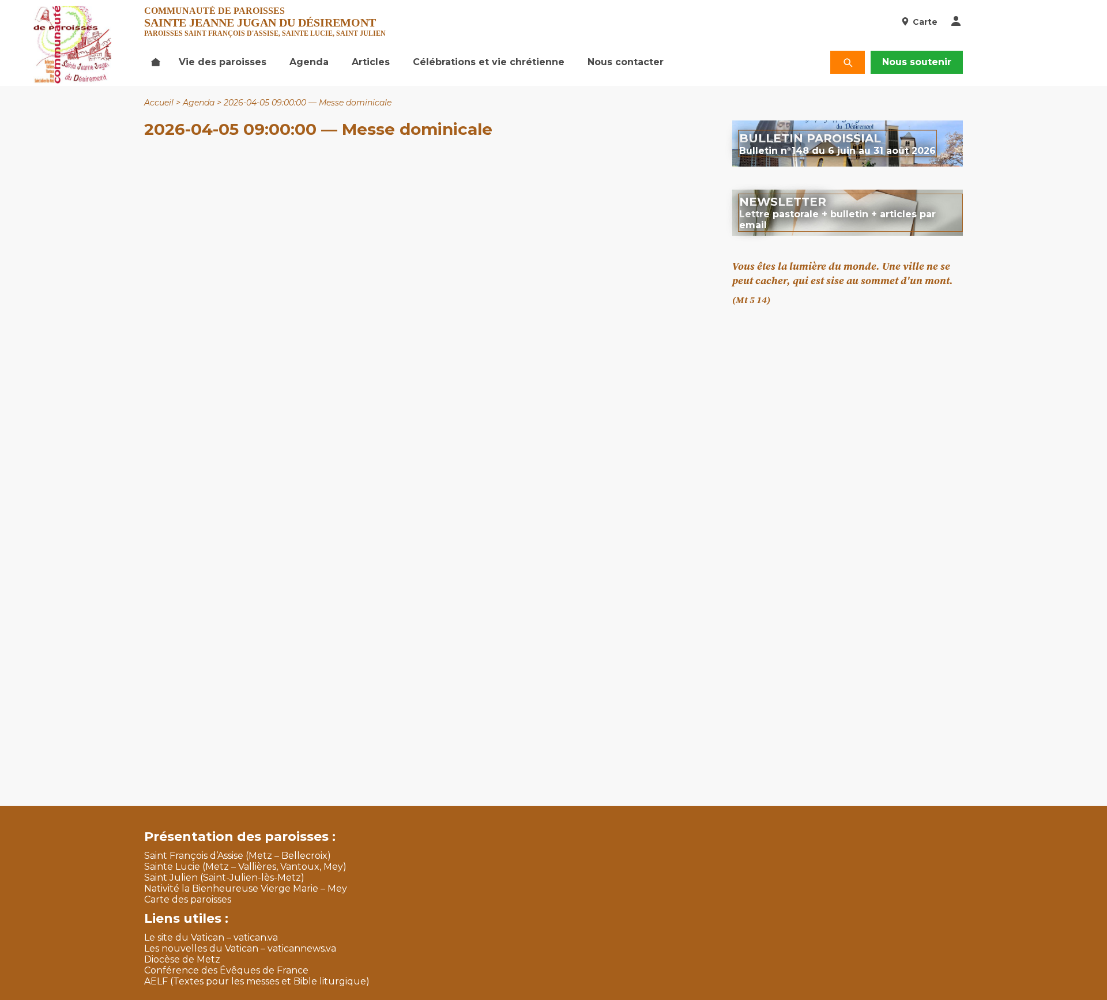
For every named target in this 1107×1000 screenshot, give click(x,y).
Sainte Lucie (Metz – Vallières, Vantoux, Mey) (245, 866)
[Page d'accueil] (155, 62)
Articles (371, 61)
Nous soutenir (916, 61)
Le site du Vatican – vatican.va (211, 937)
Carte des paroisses (187, 899)
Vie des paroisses (222, 61)
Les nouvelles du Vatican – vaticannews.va (240, 948)
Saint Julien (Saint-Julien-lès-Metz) (224, 877)
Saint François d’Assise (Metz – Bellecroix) (237, 855)
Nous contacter (626, 61)
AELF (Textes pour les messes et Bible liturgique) (257, 981)
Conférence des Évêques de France (226, 970)
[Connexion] (956, 22)
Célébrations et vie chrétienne (488, 61)
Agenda (309, 61)
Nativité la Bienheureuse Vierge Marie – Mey (245, 888)
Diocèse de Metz (182, 959)
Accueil (159, 102)
